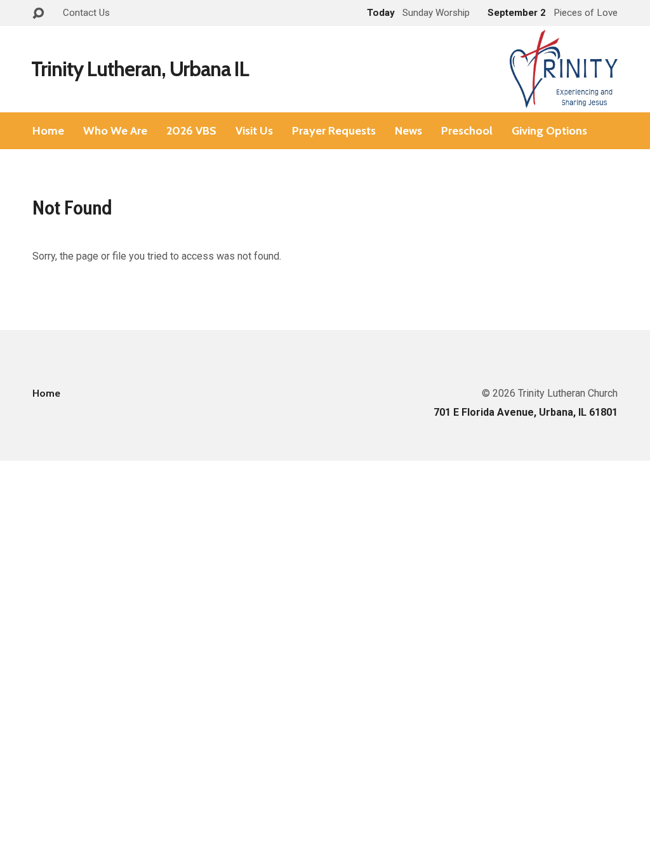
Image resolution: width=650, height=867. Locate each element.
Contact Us (86, 12)
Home (48, 130)
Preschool (467, 130)
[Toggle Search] (38, 13)
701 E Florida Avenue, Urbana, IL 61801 (526, 412)
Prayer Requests (334, 130)
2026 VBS (191, 130)
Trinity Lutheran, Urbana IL (140, 68)
